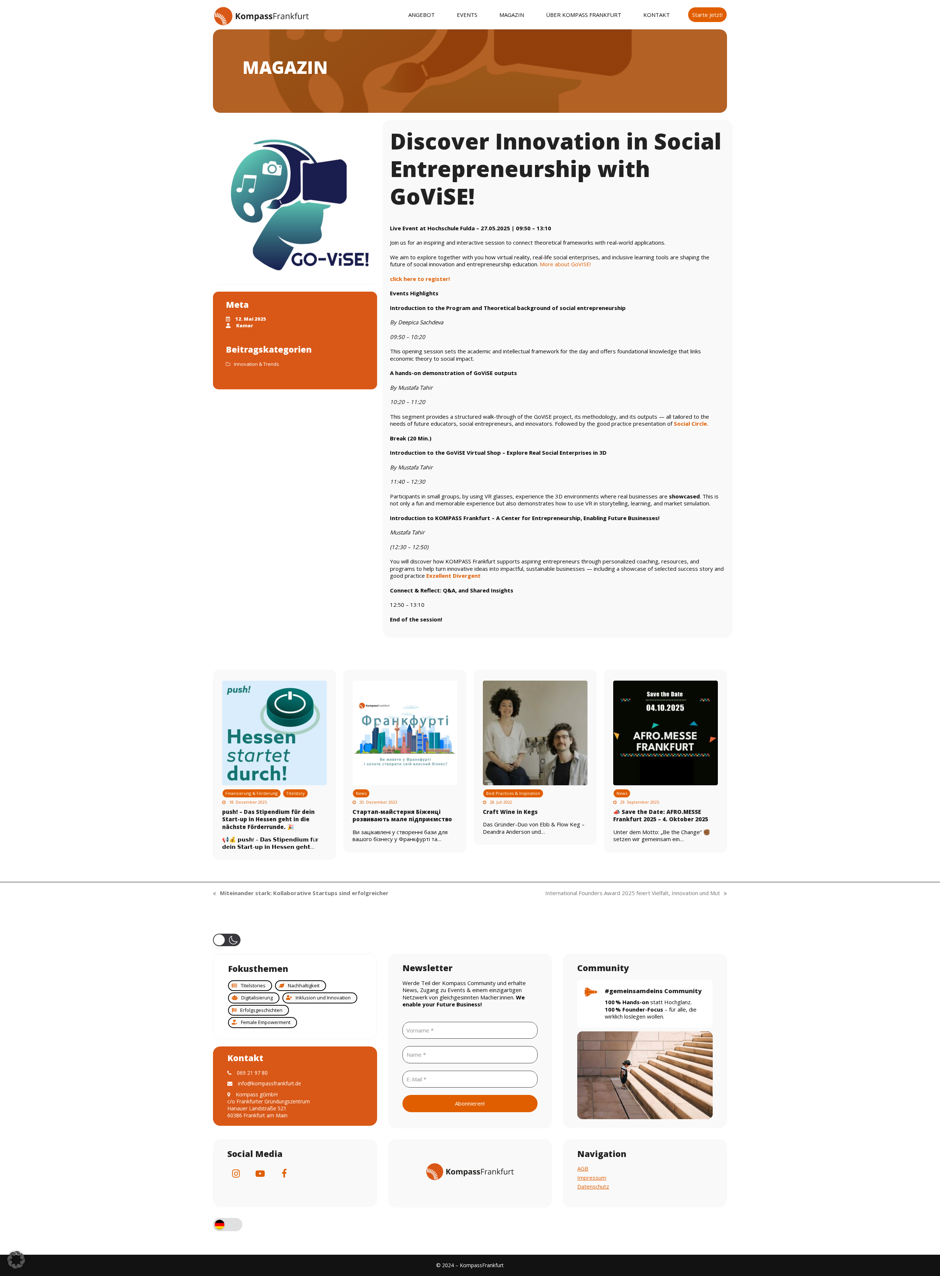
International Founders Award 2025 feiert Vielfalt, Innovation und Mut (632, 893)
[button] (227, 940)
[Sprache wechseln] (227, 1225)
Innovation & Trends (256, 364)
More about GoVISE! (565, 264)
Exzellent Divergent (453, 575)
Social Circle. (691, 423)
